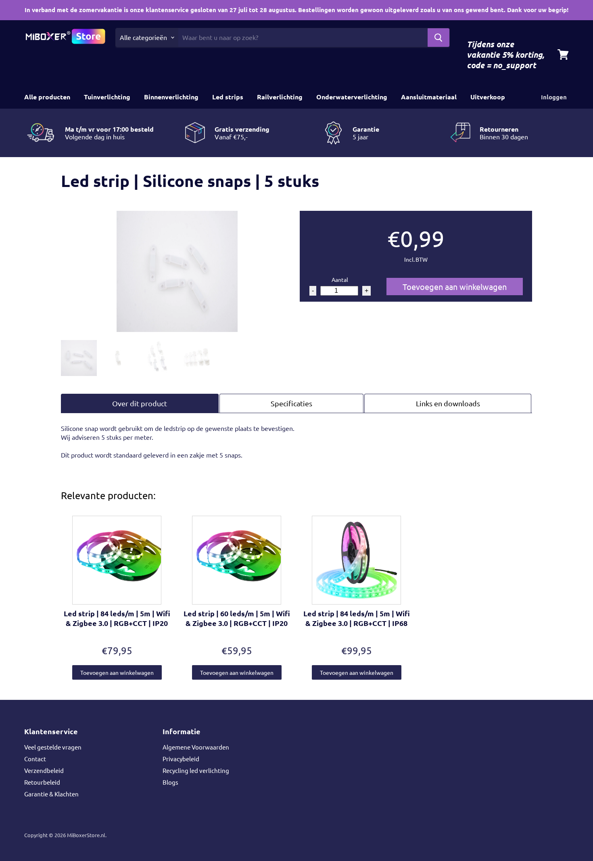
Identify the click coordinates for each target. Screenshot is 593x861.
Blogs (170, 782)
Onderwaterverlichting (351, 96)
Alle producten (47, 96)
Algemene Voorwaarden (196, 747)
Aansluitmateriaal (429, 96)
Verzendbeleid (44, 770)
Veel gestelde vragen (52, 747)
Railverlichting (280, 96)
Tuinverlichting (107, 96)
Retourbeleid (42, 782)
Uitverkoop (487, 96)
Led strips (227, 96)
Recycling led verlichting (196, 770)
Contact (35, 758)
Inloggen (554, 97)
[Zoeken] (438, 37)
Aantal (340, 279)
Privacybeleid (181, 758)
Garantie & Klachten (51, 794)
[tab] (140, 403)
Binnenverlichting (171, 96)
